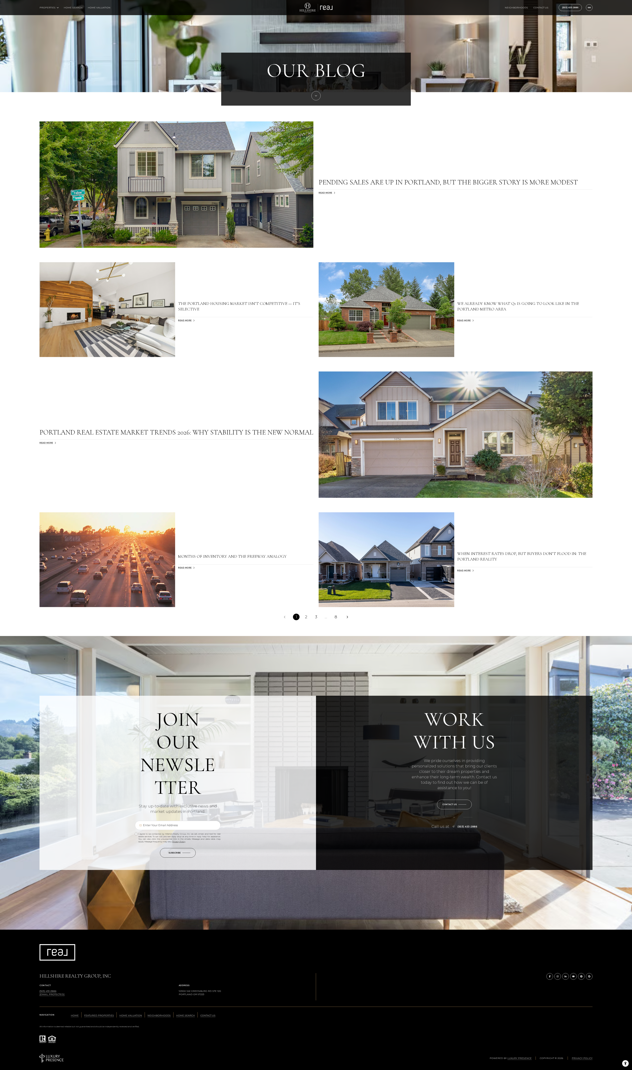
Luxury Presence (519, 1058)
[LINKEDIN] (565, 976)
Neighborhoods (516, 7)
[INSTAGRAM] (557, 976)
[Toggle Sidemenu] (589, 7)
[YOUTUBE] (573, 976)
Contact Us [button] (207, 1015)
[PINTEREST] (581, 976)
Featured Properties (99, 1015)
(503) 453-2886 (570, 7)
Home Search (73, 7)
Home (75, 1015)
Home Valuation (99, 7)
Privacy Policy (178, 841)
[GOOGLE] (589, 976)
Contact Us (540, 7)
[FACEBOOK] (549, 976)
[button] (454, 804)
